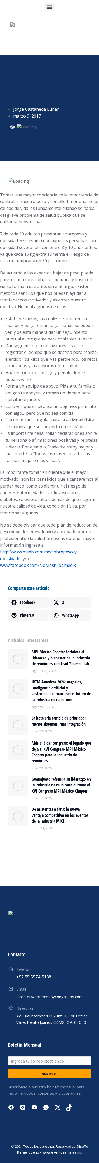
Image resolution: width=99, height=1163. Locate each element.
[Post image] (18, 659)
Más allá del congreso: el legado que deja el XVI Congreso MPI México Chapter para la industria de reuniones (61, 752)
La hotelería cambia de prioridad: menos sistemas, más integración (59, 721)
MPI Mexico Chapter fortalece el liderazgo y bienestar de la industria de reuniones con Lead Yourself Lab (61, 658)
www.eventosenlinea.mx (62, 1152)
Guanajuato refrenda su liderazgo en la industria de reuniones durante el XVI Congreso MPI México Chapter (61, 785)
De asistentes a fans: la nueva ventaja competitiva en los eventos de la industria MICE (60, 815)
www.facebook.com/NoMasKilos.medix (38, 565)
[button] (49, 7)
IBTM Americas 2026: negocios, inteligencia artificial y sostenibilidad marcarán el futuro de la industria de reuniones (61, 690)
